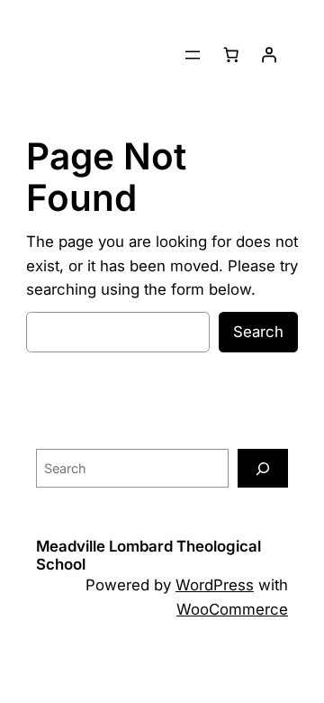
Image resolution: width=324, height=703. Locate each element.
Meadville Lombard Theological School (148, 554)
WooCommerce (232, 609)
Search (258, 332)
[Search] (263, 468)
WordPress (215, 585)
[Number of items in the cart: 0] (231, 55)
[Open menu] (192, 55)
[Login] (269, 55)
